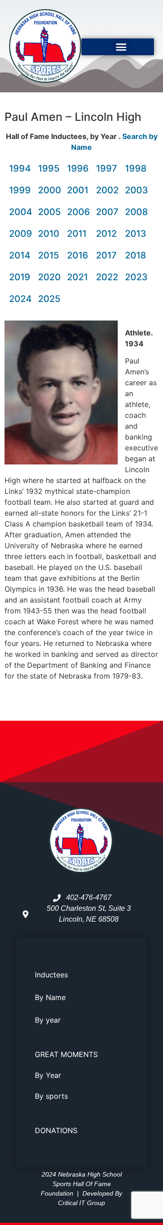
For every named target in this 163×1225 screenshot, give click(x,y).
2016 (77, 255)
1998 (136, 168)
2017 (106, 255)
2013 (135, 233)
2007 (107, 211)
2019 (19, 277)
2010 (48, 233)
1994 (20, 168)
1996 (78, 168)
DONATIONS (56, 1130)
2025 (49, 298)
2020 (49, 277)
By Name (50, 997)
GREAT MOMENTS (66, 1054)
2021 (77, 277)
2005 (49, 211)
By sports (51, 1096)
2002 (107, 190)
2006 (78, 211)
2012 (106, 233)
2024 (20, 298)
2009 (20, 233)
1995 (48, 168)
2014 (19, 255)
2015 (48, 255)
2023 (136, 277)
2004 (20, 211)
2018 (135, 255)
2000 (49, 190)
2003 (136, 190)
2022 (107, 277)
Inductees (51, 974)
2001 (77, 190)
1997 (106, 168)
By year (48, 1019)
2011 (76, 233)
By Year (48, 1075)
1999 (20, 190)
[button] (121, 47)
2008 (136, 211)
